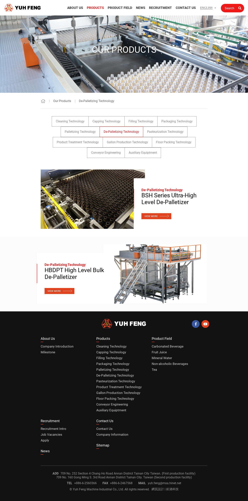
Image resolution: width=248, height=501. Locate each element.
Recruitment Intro (53, 429)
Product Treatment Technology (78, 142)
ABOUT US (75, 8)
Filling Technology (140, 121)
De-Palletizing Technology (96, 101)
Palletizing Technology (80, 132)
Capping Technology (106, 121)
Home (43, 101)
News (45, 451)
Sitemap (102, 445)
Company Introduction (57, 346)
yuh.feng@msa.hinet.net (164, 483)
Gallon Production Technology (127, 142)
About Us (48, 339)
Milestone (48, 352)
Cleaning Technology (70, 121)
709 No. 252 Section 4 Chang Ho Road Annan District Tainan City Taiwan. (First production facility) (127, 473)
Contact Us (104, 421)
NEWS (140, 8)
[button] (208, 7)
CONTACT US (186, 8)
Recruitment (50, 421)
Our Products (62, 101)
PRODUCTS (95, 8)
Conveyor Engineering (106, 152)
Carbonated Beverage (167, 346)
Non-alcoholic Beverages (170, 364)
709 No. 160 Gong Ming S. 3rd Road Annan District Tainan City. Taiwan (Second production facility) (124, 477)
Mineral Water (162, 358)
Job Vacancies (51, 434)
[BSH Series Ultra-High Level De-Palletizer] (93, 199)
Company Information (112, 434)
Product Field (162, 339)
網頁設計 (158, 489)
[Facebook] (196, 324)
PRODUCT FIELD (120, 8)
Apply (45, 440)
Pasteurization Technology (165, 132)
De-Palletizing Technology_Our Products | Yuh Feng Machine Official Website (23, 8)
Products (103, 339)
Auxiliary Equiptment (143, 152)
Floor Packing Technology (173, 142)
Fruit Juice (159, 352)
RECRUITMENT (160, 8)
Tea (154, 369)
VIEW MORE (151, 216)
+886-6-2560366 (85, 483)
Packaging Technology (177, 121)
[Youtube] (205, 324)
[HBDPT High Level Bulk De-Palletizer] (155, 274)
